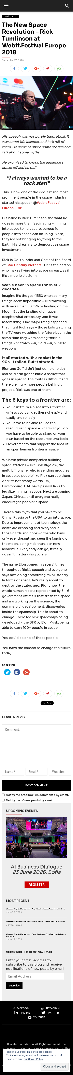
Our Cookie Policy (33, 1059)
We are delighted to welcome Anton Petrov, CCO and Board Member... (36, 921)
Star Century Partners (24, 265)
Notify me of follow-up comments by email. (37, 795)
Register (37, 885)
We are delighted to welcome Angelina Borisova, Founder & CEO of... (36, 909)
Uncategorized (10, 16)
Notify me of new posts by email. (29, 800)
